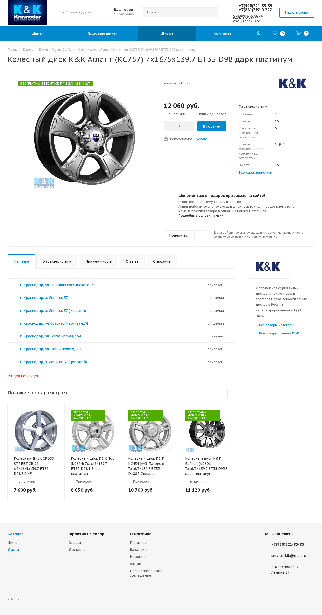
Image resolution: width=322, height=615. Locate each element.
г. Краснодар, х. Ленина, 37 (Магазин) (53, 310)
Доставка (77, 549)
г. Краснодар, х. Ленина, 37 (44, 297)
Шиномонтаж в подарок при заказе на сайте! (221, 195)
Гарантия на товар (86, 533)
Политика (138, 542)
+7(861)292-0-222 (255, 9)
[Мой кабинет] (258, 33)
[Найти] (212, 12)
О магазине (140, 533)
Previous (223, 393)
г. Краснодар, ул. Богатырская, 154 (50, 336)
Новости (137, 556)
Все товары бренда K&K (279, 333)
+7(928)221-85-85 (255, 5)
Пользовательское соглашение (146, 573)
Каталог (15, 533)
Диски (13, 549)
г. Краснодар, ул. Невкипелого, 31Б (51, 349)
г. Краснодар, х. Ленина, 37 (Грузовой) (53, 362)
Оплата (75, 542)
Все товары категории (277, 325)
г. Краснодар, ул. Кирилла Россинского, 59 (57, 285)
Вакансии (138, 549)
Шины (13, 542)
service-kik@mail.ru (288, 555)
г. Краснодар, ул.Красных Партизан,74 (54, 323)
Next (232, 393)
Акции (135, 563)
